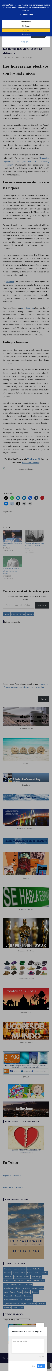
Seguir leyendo (26, 42)
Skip (33, 1366)
